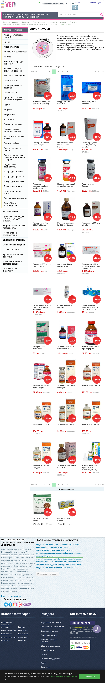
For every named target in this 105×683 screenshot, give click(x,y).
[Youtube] (20, 604)
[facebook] (10, 604)
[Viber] (27, 604)
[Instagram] (15, 604)
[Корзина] (75, 7)
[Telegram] (6, 604)
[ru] (2, 1)
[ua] (2, 4)
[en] (2, 7)
